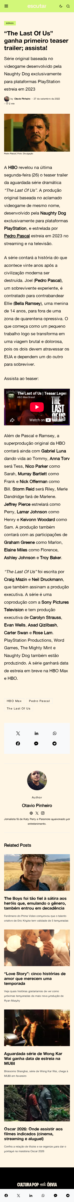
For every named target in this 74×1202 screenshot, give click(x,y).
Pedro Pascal (17, 235)
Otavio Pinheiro (37, 805)
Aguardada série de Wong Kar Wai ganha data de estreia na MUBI (33, 1058)
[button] (6, 6)
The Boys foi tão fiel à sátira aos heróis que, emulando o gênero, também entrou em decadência (35, 903)
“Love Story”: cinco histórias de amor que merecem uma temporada (35, 978)
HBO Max (14, 701)
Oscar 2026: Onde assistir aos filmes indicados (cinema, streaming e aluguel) (33, 1133)
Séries (10, 23)
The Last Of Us (18, 708)
